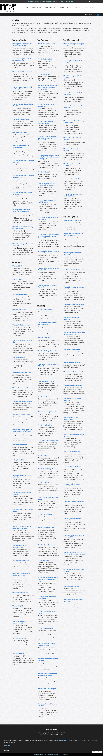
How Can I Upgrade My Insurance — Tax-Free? (48, 286)
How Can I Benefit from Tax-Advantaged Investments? (46, 184)
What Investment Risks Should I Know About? (47, 597)
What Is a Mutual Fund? (45, 514)
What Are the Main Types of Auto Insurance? (73, 399)
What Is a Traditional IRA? (20, 593)
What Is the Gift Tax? (44, 74)
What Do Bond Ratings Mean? (46, 469)
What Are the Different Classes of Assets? (47, 612)
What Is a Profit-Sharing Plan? (21, 325)
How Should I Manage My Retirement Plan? (20, 622)
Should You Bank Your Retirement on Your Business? (22, 476)
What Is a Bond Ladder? (45, 309)
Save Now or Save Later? (19, 638)
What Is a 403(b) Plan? (19, 357)
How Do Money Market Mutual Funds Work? (72, 94)
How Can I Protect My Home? (72, 467)
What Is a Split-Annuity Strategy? (22, 388)
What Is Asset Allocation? (45, 628)
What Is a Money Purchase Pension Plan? (22, 341)
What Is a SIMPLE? (17, 279)
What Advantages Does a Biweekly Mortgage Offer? (73, 122)
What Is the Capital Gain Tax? (46, 44)
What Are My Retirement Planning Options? (22, 493)
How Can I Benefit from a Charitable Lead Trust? (23, 161)
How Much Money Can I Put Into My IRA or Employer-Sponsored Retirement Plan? (48, 87)
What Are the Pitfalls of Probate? (22, 72)
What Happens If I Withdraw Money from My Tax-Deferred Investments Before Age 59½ (48, 157)
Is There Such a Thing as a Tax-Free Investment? (48, 252)
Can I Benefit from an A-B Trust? (21, 132)
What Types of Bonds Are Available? (48, 440)
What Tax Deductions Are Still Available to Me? (47, 201)
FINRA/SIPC (63, 740)
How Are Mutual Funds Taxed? (47, 381)
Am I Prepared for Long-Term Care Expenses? (73, 570)
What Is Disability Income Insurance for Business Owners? (74, 333)
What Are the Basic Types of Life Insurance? (73, 600)
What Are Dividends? (44, 338)
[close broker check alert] (89, 1)
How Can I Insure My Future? (72, 451)
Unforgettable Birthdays (19, 460)
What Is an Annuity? (43, 560)
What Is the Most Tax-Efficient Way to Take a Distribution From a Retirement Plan (48, 236)
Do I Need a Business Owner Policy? (74, 270)
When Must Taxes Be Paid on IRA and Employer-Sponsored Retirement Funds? (47, 138)
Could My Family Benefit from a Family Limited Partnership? (21, 210)
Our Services (50, 8)
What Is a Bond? (42, 455)
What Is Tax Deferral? (44, 172)
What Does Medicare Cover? (71, 586)
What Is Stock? (42, 396)
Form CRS (7, 745)
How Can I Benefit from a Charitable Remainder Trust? (23, 176)
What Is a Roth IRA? (18, 653)
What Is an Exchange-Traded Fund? (48, 351)
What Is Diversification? (45, 425)
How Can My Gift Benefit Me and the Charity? (22, 88)
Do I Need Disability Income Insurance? (71, 485)
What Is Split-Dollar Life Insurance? (73, 304)
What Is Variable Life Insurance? (72, 385)
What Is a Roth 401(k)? (19, 310)
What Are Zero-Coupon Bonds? (47, 412)
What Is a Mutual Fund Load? (46, 545)
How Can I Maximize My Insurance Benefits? (73, 435)
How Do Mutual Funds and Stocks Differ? (48, 498)
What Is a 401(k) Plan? (18, 606)
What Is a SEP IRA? (17, 266)
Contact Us (89, 8)
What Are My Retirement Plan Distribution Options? (21, 574)
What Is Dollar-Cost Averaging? (47, 689)
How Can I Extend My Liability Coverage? (72, 519)
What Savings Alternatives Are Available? (72, 165)
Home (28, 8)
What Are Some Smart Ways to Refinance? (72, 139)
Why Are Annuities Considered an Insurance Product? (73, 234)
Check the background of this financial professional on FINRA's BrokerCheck (50, 1)
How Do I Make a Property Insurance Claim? (71, 418)
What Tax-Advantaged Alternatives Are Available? (48, 218)
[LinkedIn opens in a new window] (98, 15)
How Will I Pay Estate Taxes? (20, 119)
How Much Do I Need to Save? (21, 414)
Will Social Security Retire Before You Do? (22, 510)
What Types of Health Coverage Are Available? (73, 502)
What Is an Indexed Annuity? (20, 560)
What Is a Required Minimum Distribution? (46, 105)
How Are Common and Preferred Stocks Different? (47, 323)
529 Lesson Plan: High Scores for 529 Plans (47, 705)
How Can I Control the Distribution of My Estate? (22, 105)
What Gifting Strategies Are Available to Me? (20, 146)
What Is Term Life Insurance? (72, 349)
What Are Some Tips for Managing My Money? (73, 44)
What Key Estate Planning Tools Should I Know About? (21, 44)
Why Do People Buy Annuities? (21, 372)
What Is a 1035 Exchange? (19, 445)
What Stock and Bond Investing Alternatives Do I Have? (47, 674)
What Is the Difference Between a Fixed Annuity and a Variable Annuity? (48, 579)
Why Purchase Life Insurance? (72, 220)
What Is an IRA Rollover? (19, 294)
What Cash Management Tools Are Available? (73, 76)
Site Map (6, 750)
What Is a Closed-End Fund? (46, 528)
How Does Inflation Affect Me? (72, 179)
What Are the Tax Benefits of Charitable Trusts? (46, 122)
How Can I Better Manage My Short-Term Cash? (74, 107)
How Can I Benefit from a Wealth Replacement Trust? (22, 193)
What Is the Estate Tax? (45, 59)
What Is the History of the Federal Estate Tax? (22, 244)
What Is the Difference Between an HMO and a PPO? (73, 536)
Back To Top (96, 751)
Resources (77, 8)
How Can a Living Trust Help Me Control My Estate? (22, 59)
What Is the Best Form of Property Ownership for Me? (22, 227)
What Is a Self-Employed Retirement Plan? (19, 546)
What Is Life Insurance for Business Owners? (73, 288)
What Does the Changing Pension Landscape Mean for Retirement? (22, 430)
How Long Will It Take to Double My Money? (73, 61)
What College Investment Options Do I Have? (48, 659)
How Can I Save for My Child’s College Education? (47, 644)
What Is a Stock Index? (44, 482)
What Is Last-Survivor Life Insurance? (71, 318)
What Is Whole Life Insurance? (72, 363)
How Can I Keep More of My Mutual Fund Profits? (48, 269)
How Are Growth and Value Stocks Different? (48, 365)
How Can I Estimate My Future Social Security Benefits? (21, 527)
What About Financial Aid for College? (71, 150)
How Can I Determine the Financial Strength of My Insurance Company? (74, 553)
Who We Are (37, 8)
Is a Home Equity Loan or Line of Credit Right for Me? (73, 195)
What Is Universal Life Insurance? (73, 372)
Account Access (65, 8)
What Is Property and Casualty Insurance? (72, 253)
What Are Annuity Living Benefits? (22, 401)
